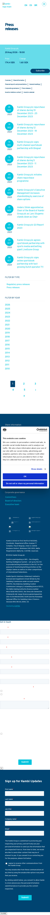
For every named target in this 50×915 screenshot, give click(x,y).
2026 (7, 305)
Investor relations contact (13, 92)
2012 (7, 360)
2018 (7, 336)
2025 (7, 309)
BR (35, 5)
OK (25, 476)
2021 (7, 324)
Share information (18, 80)
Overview (8, 80)
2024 (7, 312)
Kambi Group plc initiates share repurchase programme (29, 178)
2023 (7, 316)
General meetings (34, 84)
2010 (7, 368)
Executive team (12, 504)
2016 (7, 344)
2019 (7, 332)
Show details (36, 469)
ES (31, 5)
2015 (7, 348)
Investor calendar (29, 92)
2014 (7, 352)
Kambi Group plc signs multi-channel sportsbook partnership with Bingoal (29, 145)
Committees (10, 497)
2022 (7, 320)
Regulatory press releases (18, 284)
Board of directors (13, 501)
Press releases (26, 88)
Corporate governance (12, 88)
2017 (7, 340)
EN (26, 5)
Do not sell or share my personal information (25, 483)
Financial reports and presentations (16, 84)
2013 (7, 356)
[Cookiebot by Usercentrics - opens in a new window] (36, 430)
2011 (7, 364)
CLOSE (3, 914)
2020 (7, 328)
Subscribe (40, 71)
